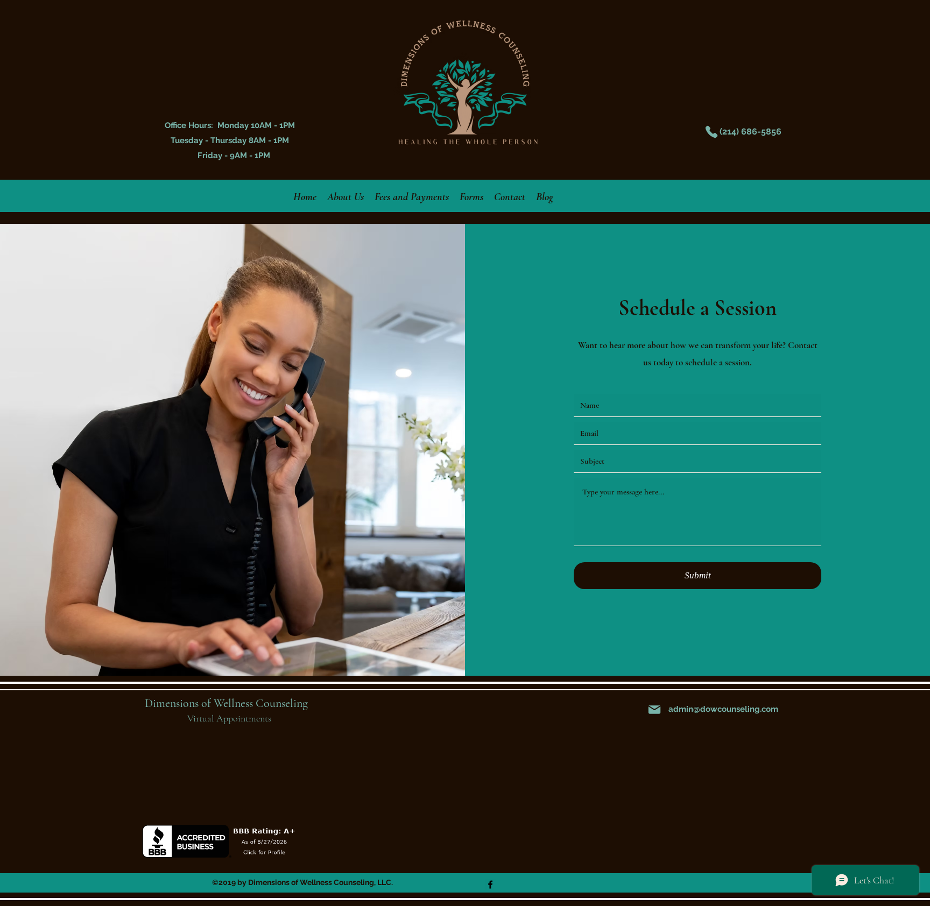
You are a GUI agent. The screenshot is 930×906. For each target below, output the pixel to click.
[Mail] (654, 710)
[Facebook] (490, 884)
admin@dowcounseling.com (723, 709)
